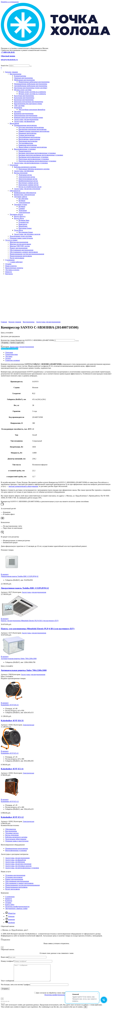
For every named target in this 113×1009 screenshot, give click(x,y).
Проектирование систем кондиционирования (27, 254)
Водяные (22, 200)
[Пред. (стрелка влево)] (2, 1003)
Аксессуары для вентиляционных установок (31, 163)
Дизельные (23, 210)
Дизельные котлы (25, 175)
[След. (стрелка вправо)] (4, 1003)
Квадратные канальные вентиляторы (32, 129)
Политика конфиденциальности (17, 906)
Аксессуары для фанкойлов (24, 121)
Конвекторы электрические (24, 195)
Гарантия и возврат (12, 360)
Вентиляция (14, 123)
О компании (10, 260)
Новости (8, 272)
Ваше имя (4, 957)
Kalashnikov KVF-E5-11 (10, 753)
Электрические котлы (27, 177)
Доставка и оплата (12, 270)
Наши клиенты (11, 266)
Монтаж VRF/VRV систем (20, 246)
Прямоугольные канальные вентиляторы (34, 131)
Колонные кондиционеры (24, 100)
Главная (4, 322)
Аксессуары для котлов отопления (27, 189)
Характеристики (11, 354)
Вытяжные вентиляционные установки (33, 157)
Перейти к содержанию (10, 2)
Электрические (24, 202)
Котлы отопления (20, 173)
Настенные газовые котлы (28, 183)
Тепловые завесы (20, 197)
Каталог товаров (11, 72)
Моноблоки (23, 226)
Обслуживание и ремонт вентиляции (24, 252)
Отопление (14, 165)
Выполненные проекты (14, 268)
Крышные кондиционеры (23, 113)
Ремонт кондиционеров (18, 248)
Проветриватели (25, 151)
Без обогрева (23, 198)
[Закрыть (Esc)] (8, 1001)
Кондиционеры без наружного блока (28, 104)
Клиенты (8, 901)
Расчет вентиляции (17, 258)
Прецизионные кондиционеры (25, 115)
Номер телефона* (7, 961)
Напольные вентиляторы (28, 141)
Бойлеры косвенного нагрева (25, 167)
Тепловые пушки (20, 204)
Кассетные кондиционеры (24, 96)
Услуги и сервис (11, 240)
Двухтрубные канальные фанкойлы (32, 109)
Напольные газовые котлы (29, 185)
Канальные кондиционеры (24, 98)
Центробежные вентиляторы (29, 137)
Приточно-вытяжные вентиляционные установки (37, 161)
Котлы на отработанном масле (30, 187)
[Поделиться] (6, 1001)
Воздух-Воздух (19, 216)
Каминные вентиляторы (28, 145)
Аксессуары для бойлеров (24, 171)
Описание (9, 352)
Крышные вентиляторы (27, 133)
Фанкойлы (18, 107)
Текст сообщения (7, 981)
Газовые (22, 208)
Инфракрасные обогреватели (25, 193)
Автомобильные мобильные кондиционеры (30, 86)
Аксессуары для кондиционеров (26, 119)
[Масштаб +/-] (2, 1001)
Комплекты (23, 224)
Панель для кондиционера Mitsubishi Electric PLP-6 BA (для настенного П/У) (29, 621)
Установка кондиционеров (15, 875)
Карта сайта (9, 904)
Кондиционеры (15, 74)
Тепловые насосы (16, 214)
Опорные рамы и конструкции (21, 238)
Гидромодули (24, 222)
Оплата (8, 358)
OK (85, 1007)
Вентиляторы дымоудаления (29, 139)
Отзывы (8, 264)
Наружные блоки (25, 228)
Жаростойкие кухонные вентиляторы (33, 147)
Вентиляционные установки (25, 149)
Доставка (8, 356)
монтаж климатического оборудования (23, 486)
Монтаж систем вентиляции (20, 244)
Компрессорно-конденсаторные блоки (28, 117)
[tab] (58, 352)
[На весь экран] (4, 1001)
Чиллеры (17, 111)
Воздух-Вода (19, 218)
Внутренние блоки (26, 232)
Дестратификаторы (26, 143)
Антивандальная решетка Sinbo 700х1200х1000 (19, 658)
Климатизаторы (20, 76)
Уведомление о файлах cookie (16, 908)
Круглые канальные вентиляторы (31, 127)
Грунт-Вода (18, 230)
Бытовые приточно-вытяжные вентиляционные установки (41, 155)
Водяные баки (24, 220)
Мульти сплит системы (22, 90)
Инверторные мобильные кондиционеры (34, 82)
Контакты (9, 274)
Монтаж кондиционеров (19, 242)
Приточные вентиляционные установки (34, 159)
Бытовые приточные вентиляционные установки (37, 153)
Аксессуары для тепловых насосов (27, 234)
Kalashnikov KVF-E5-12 (10, 801)
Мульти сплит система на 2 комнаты (32, 92)
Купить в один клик (17, 342)
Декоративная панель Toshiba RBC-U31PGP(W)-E (19, 576)
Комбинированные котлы (28, 181)
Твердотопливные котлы (28, 179)
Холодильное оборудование (15, 839)
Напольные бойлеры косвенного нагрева (34, 169)
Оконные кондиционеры (23, 78)
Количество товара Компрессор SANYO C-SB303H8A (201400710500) (27, 340)
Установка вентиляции (14, 877)
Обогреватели (15, 191)
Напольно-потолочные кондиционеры (28, 102)
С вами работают (16, 262)
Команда (8, 899)
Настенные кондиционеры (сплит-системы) (30, 88)
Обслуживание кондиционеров (21, 250)
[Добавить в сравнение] (2, 345)
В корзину (5, 342)
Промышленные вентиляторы (25, 125)
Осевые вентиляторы (27, 135)
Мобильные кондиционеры (24, 80)
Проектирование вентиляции (21, 256)
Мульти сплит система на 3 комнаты (32, 94)
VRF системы (19, 106)
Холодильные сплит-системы (21, 236)
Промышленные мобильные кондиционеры (30, 84)
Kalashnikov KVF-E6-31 (10, 705)
